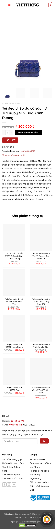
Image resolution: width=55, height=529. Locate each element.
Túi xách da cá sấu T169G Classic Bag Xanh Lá (41, 256)
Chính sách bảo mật (39, 486)
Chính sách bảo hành (12, 478)
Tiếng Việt (10, 5)
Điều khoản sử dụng (39, 482)
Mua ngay (10, 140)
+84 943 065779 (27, 151)
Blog (32, 490)
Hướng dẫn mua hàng (13, 463)
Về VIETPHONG (37, 459)
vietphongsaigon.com (35, 522)
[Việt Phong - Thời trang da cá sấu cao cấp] (27, 4)
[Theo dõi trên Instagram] (9, 485)
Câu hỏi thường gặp (12, 459)
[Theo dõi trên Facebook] (4, 485)
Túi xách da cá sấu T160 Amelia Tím (41, 345)
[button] (4, 5)
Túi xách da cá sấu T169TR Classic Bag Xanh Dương (14, 256)
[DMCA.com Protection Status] (27, 525)
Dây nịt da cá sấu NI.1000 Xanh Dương (14, 345)
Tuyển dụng (35, 478)
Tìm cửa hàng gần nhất (13, 155)
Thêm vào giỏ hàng (28, 132)
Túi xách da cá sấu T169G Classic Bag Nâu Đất (41, 301)
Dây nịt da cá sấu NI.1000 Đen (14, 388)
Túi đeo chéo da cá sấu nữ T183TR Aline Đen (41, 390)
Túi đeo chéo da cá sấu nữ (12, 103)
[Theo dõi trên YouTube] (14, 485)
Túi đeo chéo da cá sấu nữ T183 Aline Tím (14, 301)
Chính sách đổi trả (11, 474)
